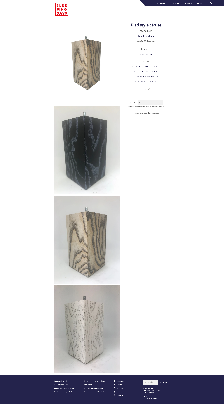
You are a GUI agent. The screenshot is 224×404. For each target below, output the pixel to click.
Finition (146, 61)
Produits (188, 3)
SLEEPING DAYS (60, 381)
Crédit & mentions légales (94, 388)
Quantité (146, 89)
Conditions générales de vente (96, 381)
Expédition (88, 384)
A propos (177, 3)
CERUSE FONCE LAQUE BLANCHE (146, 82)
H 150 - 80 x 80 (146, 54)
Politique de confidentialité (94, 392)
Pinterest (119, 388)
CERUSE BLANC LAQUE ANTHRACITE (146, 72)
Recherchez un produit (63, 392)
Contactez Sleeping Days (64, 388)
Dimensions (146, 49)
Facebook (120, 381)
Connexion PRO (162, 3)
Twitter (119, 384)
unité (146, 94)
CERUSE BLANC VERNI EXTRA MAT (146, 67)
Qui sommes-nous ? (62, 384)
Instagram (120, 392)
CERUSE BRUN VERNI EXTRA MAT (146, 77)
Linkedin (120, 395)
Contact (199, 3)
